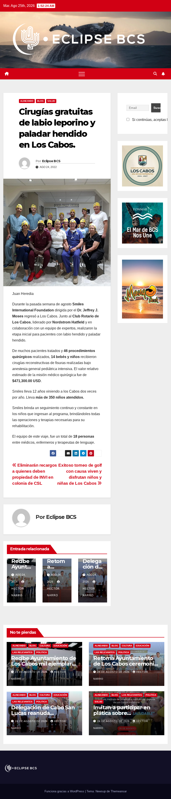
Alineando (26, 101)
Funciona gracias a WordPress (65, 791)
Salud (51, 101)
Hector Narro (17, 592)
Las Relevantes (22, 652)
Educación (60, 645)
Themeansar (119, 791)
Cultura (45, 645)
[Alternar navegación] (82, 74)
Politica (41, 652)
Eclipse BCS (51, 161)
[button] (155, 74)
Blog (40, 101)
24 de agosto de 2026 (31, 672)
